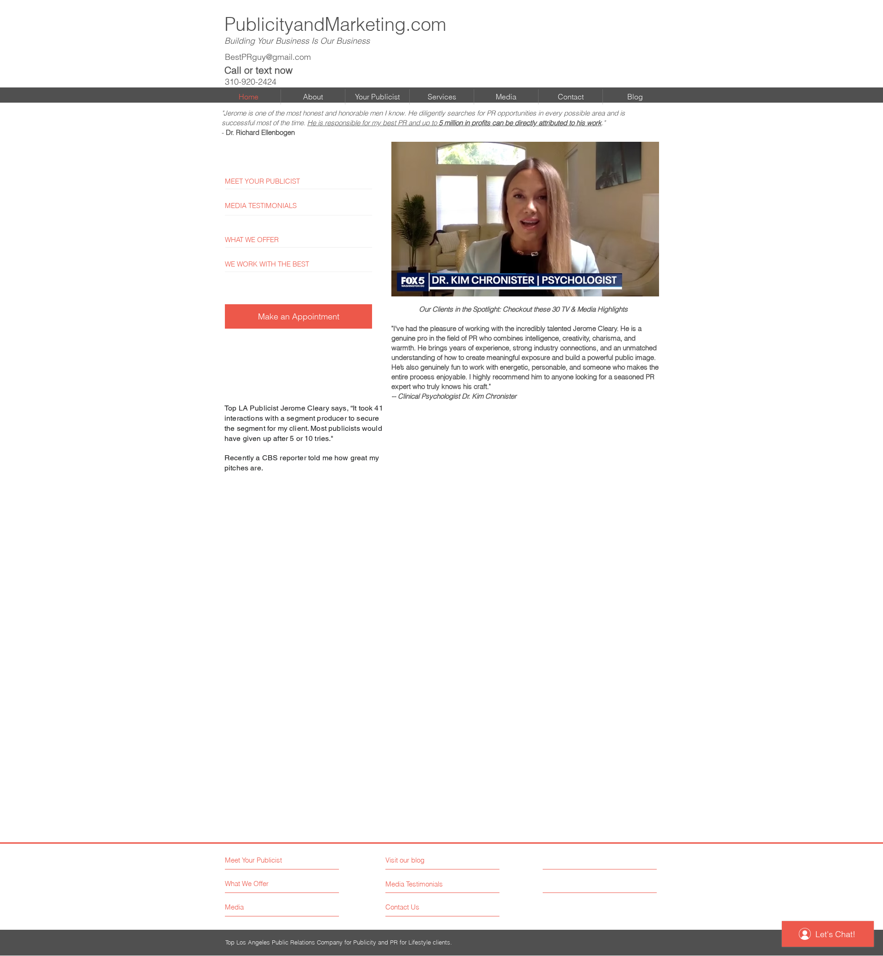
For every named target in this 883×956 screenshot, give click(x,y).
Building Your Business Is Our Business (297, 40)
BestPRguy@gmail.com (268, 57)
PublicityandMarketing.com (335, 24)
